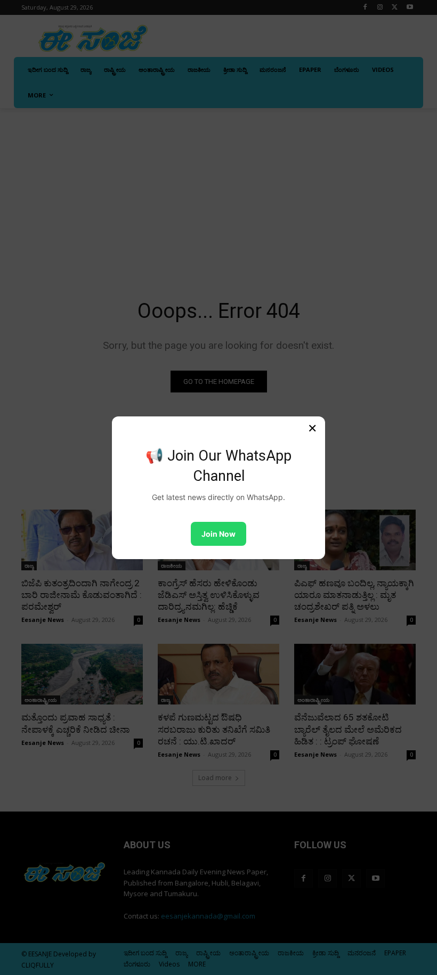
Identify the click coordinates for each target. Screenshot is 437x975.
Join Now (218, 533)
